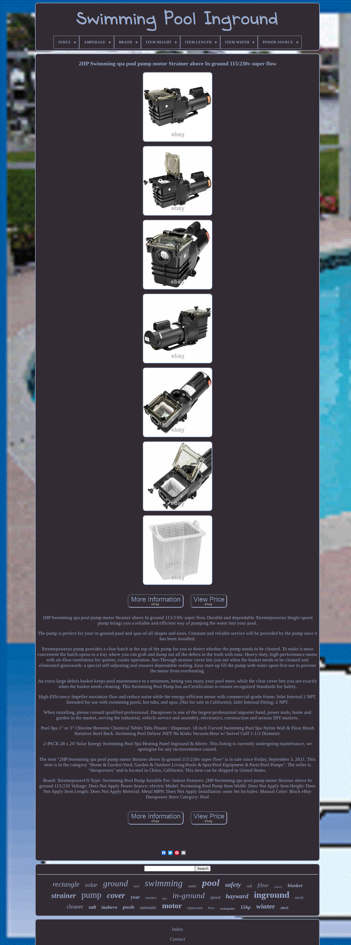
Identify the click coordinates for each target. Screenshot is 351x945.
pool (211, 882)
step (164, 898)
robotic (278, 886)
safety (233, 884)
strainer (63, 895)
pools (128, 907)
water (192, 886)
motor (172, 905)
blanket (295, 885)
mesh (299, 897)
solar (91, 884)
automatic (148, 907)
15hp (245, 907)
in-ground (188, 895)
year (135, 897)
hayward (237, 896)
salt (92, 907)
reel (136, 886)
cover (116, 895)
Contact (177, 939)
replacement (195, 908)
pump (91, 895)
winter (265, 906)
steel (284, 907)
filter (263, 885)
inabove (109, 907)
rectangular (227, 908)
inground (271, 895)
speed (215, 897)
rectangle (66, 884)
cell (249, 886)
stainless (151, 898)
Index (177, 929)
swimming (164, 883)
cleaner (75, 906)
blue (211, 908)
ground (115, 883)
